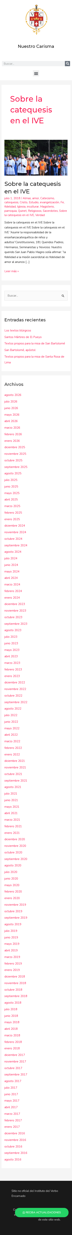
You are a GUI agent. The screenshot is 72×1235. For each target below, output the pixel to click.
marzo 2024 (12, 584)
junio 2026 (11, 408)
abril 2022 (11, 735)
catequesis (11, 202)
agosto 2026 (12, 395)
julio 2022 (10, 715)
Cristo (23, 202)
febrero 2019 (13, 964)
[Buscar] (67, 63)
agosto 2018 (12, 1003)
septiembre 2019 (15, 918)
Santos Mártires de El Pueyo (23, 337)
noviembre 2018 (15, 983)
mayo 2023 (11, 650)
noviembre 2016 (15, 1140)
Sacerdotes (50, 211)
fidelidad (10, 207)
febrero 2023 (13, 669)
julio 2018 (10, 1009)
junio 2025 (11, 486)
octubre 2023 (13, 617)
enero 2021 (12, 833)
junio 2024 (11, 565)
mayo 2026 (11, 415)
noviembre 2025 (15, 454)
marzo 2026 (12, 428)
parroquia (10, 211)
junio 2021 (11, 800)
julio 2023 (10, 637)
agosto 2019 (12, 924)
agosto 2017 (12, 1081)
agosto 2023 (12, 630)
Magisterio (47, 207)
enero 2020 (12, 898)
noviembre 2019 (15, 905)
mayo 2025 (11, 493)
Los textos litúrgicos (17, 330)
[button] (36, 73)
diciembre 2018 (14, 976)
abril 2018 (11, 1029)
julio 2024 (10, 558)
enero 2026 (12, 441)
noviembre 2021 (15, 767)
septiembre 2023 (15, 624)
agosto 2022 (12, 709)
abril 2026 (11, 421)
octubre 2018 (13, 990)
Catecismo (47, 198)
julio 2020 (10, 872)
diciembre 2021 (14, 761)
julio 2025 (10, 480)
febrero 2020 (13, 891)
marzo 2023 (12, 663)
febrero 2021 (13, 826)
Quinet (22, 211)
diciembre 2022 (14, 682)
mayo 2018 (11, 1022)
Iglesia (21, 207)
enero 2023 (12, 676)
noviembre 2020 (15, 846)
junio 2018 (11, 1016)
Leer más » (11, 271)
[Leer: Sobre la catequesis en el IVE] (36, 157)
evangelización (49, 202)
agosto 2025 (12, 473)
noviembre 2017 (15, 1061)
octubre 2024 (13, 539)
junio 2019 (11, 937)
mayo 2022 (11, 728)
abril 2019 (11, 950)
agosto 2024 (12, 552)
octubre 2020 (13, 852)
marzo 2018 (12, 1035)
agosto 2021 (12, 787)
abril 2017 (11, 1107)
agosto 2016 (12, 1159)
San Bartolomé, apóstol (20, 350)
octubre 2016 (13, 1146)
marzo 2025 (12, 506)
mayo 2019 (11, 944)
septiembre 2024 (15, 545)
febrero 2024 (13, 591)
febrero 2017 (13, 1120)
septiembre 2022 (15, 702)
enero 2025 (12, 519)
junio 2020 (11, 879)
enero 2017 (12, 1127)
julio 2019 (10, 931)
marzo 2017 (12, 1114)
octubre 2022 (13, 696)
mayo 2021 (11, 807)
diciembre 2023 (14, 604)
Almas (27, 198)
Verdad (40, 215)
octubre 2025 (13, 460)
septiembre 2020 (15, 859)
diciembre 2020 (14, 839)
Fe (62, 202)
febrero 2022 (13, 748)
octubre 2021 (13, 774)
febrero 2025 (13, 513)
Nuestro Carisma (36, 46)
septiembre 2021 (15, 781)
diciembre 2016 (14, 1133)
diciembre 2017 (14, 1055)
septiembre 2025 (15, 467)
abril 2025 (11, 499)
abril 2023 (11, 656)
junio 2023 (11, 643)
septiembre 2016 (15, 1153)
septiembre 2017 (15, 1074)
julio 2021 (10, 794)
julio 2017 (10, 1088)
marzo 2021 (12, 820)
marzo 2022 (12, 741)
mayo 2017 (11, 1101)
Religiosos (34, 211)
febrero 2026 (13, 434)
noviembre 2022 (15, 689)
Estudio (34, 202)
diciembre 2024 (14, 526)
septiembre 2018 (15, 996)
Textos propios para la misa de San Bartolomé (34, 343)
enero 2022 (12, 754)
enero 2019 (12, 970)
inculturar (33, 207)
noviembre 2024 (15, 532)
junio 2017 (11, 1094)
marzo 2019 (12, 957)
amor (35, 198)
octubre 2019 (13, 911)
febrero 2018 (13, 1042)
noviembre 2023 (15, 611)
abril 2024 (11, 578)
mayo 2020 (11, 885)
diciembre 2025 (14, 447)
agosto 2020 (12, 865)
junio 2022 (11, 722)
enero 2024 (12, 598)
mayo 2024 (11, 571)
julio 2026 (10, 401)
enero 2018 (12, 1048)
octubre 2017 (13, 1068)
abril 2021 (11, 813)
